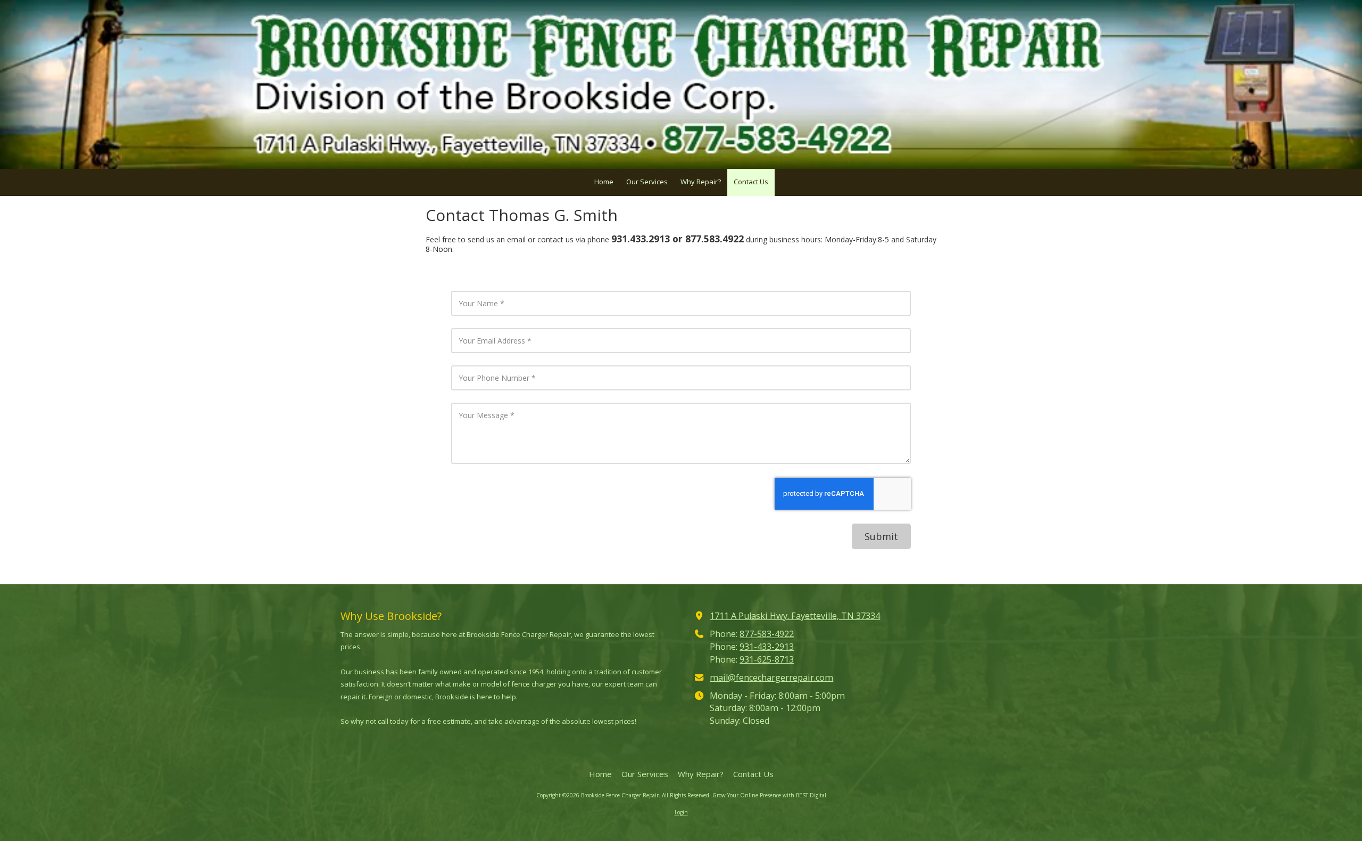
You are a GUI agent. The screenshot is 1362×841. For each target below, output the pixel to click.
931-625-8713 (767, 659)
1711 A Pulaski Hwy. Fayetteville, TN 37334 (795, 616)
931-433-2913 (767, 646)
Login (681, 812)
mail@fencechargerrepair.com (771, 677)
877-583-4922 (767, 634)
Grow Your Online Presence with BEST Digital (769, 795)
